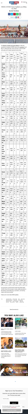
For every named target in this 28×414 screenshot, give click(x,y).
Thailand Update (7, 351)
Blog (2, 328)
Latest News (6, 328)
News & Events (21, 351)
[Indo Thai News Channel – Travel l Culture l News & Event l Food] (14, 3)
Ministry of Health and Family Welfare (11, 45)
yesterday (22, 47)
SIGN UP (14, 403)
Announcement (4, 350)
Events (19, 349)
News (16, 351)
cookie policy (13, 407)
